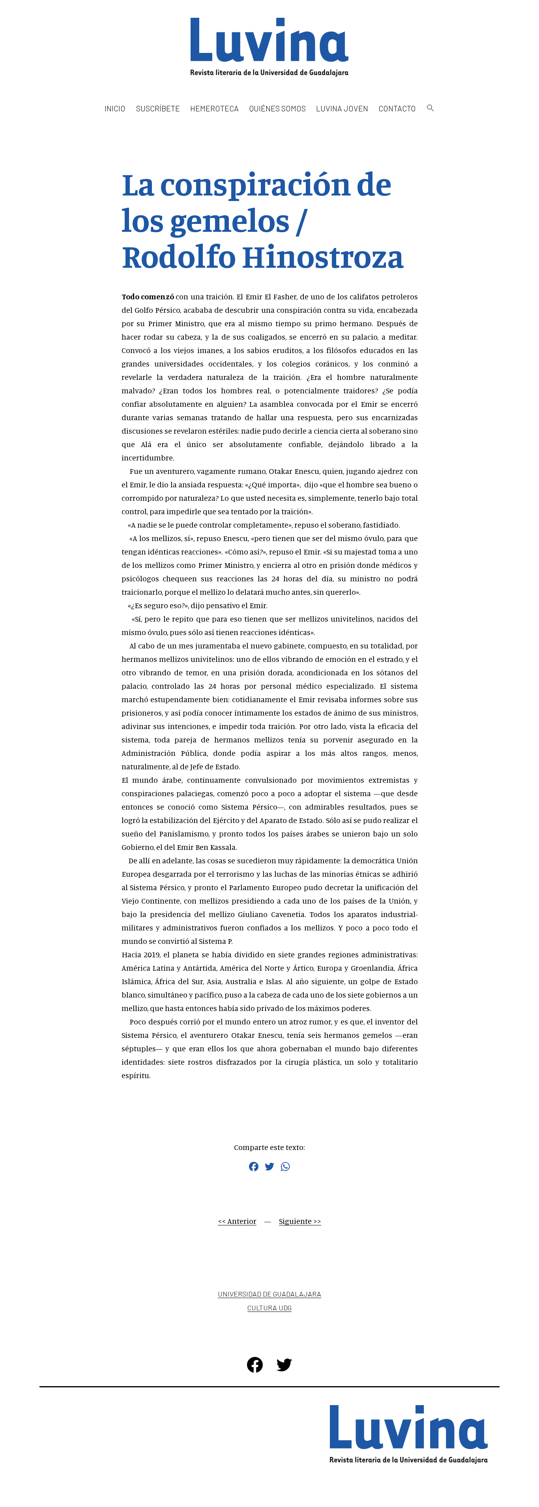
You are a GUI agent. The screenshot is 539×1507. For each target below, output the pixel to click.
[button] (430, 108)
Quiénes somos (277, 108)
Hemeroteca (214, 108)
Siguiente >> (300, 1221)
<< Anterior (237, 1221)
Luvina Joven (342, 108)
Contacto (397, 108)
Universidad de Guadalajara (269, 1293)
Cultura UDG (269, 1307)
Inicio (115, 108)
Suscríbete (158, 108)
